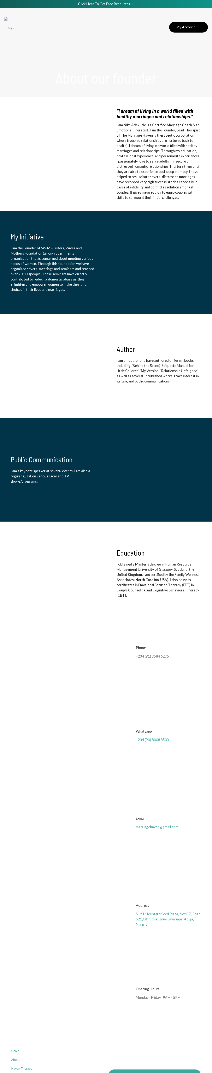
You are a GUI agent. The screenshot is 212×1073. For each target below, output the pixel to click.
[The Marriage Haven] (9, 27)
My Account (185, 27)
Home (15, 1051)
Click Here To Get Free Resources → (106, 4)
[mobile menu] (151, 27)
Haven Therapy (21, 1068)
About (15, 1059)
